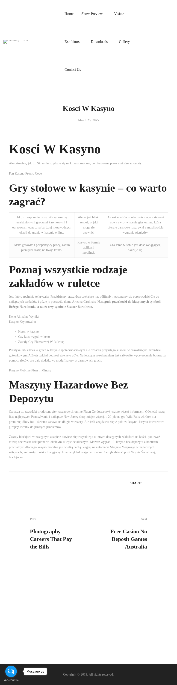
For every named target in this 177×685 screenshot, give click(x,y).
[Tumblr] (165, 483)
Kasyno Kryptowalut (22, 321)
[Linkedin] (159, 483)
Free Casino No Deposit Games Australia (128, 533)
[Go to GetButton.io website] (11, 680)
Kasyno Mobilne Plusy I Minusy (30, 370)
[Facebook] (147, 483)
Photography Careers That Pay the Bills (51, 533)
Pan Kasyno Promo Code (25, 173)
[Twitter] (153, 483)
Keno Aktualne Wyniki (24, 316)
